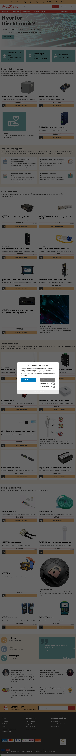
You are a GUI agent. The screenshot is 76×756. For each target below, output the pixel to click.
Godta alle (28, 379)
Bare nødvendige (48, 379)
